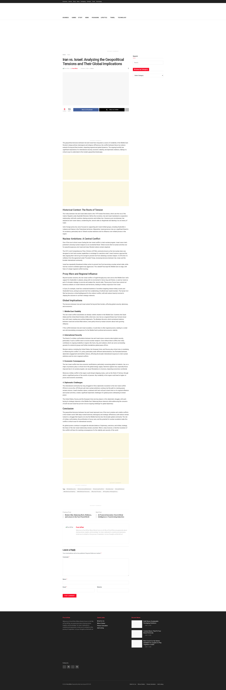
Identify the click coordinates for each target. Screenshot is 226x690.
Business (65, 1)
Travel (93, 1)
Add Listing (100, 628)
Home (64, 54)
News (78, 1)
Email (65, 587)
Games (70, 1)
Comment (66, 557)
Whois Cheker (101, 623)
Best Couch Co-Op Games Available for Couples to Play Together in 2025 (152, 642)
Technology (99, 1)
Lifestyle (89, 1)
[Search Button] (161, 62)
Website (99, 587)
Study (74, 1)
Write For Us (100, 621)
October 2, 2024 (85, 68)
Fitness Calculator (102, 625)
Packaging (83, 1)
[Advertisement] (131, 9)
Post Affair (75, 68)
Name (65, 579)
